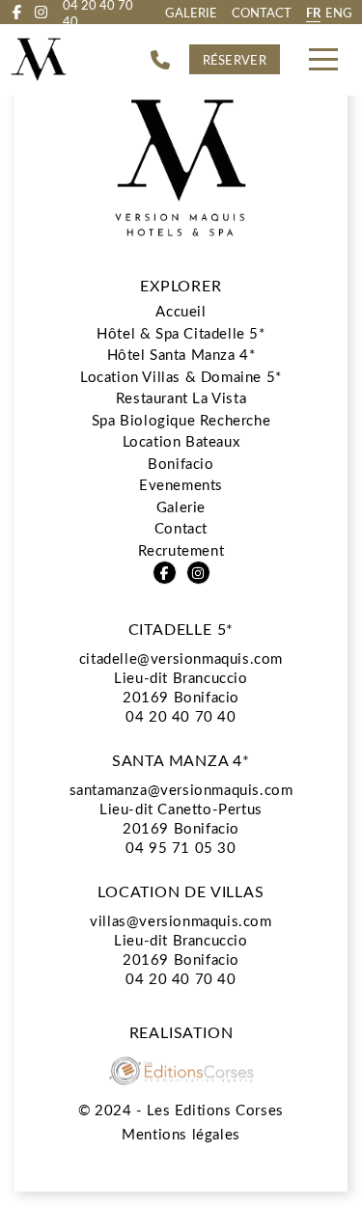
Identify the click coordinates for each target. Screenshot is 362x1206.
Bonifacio (180, 463)
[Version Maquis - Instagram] (41, 12)
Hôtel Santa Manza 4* (181, 354)
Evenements (181, 484)
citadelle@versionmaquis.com (181, 658)
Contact (262, 12)
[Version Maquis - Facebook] (17, 12)
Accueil (180, 310)
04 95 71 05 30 (180, 847)
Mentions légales (181, 1133)
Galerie (191, 12)
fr (313, 12)
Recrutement (181, 550)
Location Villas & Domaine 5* (181, 376)
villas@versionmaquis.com (180, 920)
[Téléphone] (160, 60)
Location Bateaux (181, 441)
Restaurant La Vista (181, 397)
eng (338, 12)
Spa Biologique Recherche (181, 419)
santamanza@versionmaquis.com (181, 789)
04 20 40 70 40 (180, 716)
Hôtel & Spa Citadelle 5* (181, 333)
